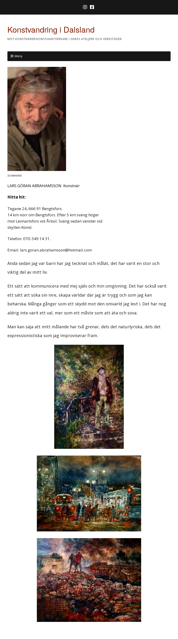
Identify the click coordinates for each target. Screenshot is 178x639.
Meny (18, 56)
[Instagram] (85, 7)
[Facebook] (92, 7)
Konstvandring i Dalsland (51, 29)
